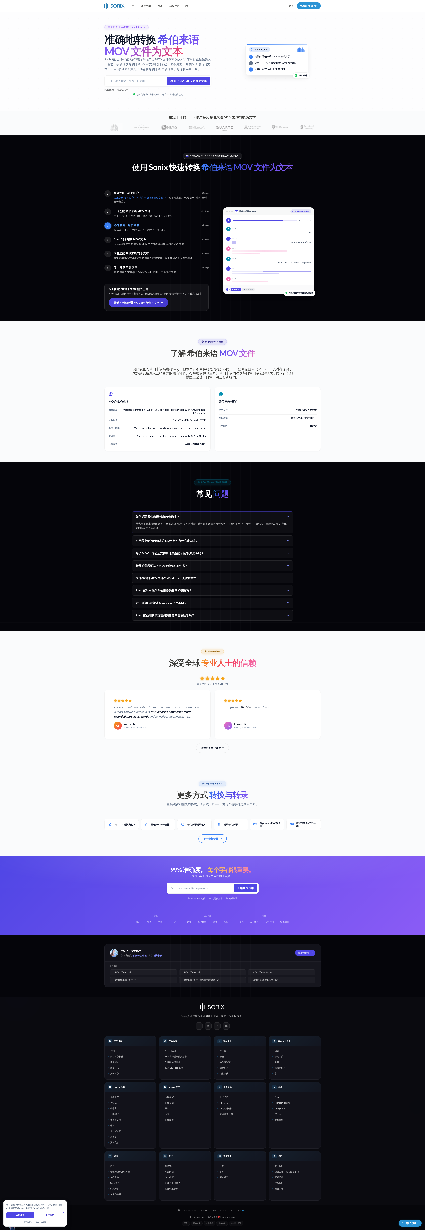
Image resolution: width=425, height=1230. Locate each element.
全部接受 (20, 1215)
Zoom (277, 1097)
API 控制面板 (226, 1108)
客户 (222, 1171)
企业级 (223, 1050)
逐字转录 (114, 1067)
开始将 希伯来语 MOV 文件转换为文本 (136, 302)
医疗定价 (169, 1119)
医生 (167, 1108)
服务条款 (222, 1223)
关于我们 (279, 1166)
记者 (277, 1050)
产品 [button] (131, 5)
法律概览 (114, 1097)
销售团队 (224, 1073)
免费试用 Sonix (308, 5)
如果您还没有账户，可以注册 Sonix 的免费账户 (140, 197)
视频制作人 (280, 1067)
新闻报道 (279, 1177)
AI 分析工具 (170, 1050)
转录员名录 (115, 1194)
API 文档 (224, 1102)
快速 (223, 1016)
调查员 (113, 1136)
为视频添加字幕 (172, 1062)
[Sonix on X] (208, 1026)
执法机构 (114, 1102)
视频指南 (158, 955)
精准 (230, 1016)
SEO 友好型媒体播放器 (176, 1056)
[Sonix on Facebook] (199, 1026)
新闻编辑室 (225, 1062)
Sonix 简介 (115, 1183)
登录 (291, 5)
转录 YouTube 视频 (174, 1067)
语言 (112, 1166)
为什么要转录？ (172, 1183)
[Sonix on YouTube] (226, 1026)
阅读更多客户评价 (211, 747)
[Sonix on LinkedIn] (217, 1026)
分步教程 (169, 1177)
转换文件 (174, 5)
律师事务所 (115, 1119)
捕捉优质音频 (171, 1188)
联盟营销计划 (226, 1114)
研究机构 (224, 1067)
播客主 (278, 1062)
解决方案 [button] (146, 5)
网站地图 (196, 1223)
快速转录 (114, 1062)
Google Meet (281, 1108)
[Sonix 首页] (114, 6)
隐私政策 (209, 1223)
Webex (278, 1114)
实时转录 (114, 1073)
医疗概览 (169, 1097)
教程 (144, 955)
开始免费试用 (245, 888)
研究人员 (279, 1056)
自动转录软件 (116, 1056)
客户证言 (224, 1177)
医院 (167, 1114)
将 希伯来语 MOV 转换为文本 (189, 80)
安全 (239, 1016)
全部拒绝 (50, 1215)
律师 (112, 1125)
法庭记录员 (115, 1131)
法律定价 (114, 1142)
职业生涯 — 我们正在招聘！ (288, 1171)
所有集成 (279, 1119)
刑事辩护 (114, 1114)
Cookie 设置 (236, 1223)
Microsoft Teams (282, 1102)
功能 (112, 1050)
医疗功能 (169, 1102)
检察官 (113, 1108)
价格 (186, 5)
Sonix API (224, 1097)
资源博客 (114, 1188)
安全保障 (279, 1188)
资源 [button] (160, 5)
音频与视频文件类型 (120, 1171)
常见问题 (169, 1171)
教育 (222, 1056)
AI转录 (209, 1016)
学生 (277, 1073)
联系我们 (279, 1183)
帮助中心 (136, 955)
